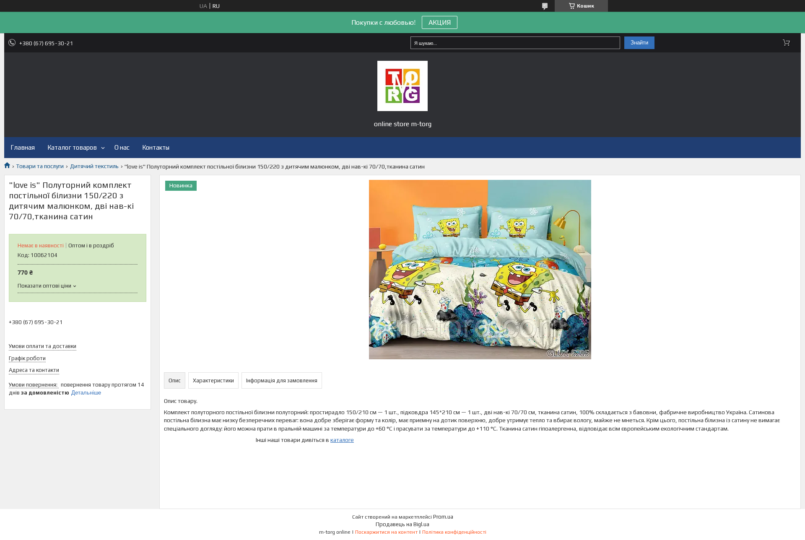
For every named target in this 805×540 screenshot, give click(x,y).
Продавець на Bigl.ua (402, 524)
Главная (22, 147)
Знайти (639, 42)
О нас (122, 147)
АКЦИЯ (439, 22)
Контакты (155, 147)
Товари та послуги (40, 166)
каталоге (342, 439)
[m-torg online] (402, 86)
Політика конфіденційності (454, 532)
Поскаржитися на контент (386, 532)
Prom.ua (443, 517)
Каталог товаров (72, 147)
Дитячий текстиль (94, 166)
